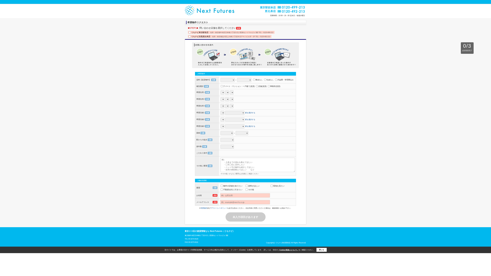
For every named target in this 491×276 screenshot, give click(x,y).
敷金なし (259, 80)
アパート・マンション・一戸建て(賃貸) (239, 86)
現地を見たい (279, 186)
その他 (251, 189)
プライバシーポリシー (219, 208)
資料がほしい (254, 186)
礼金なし (270, 80)
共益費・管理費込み (285, 80)
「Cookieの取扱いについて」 (288, 250)
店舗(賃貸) (262, 86)
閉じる (321, 250)
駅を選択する (250, 113)
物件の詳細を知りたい (232, 186)
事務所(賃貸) (275, 86)
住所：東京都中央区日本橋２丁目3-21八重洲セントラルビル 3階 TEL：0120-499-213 (232, 32)
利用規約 (204, 208)
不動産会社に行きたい (232, 189)
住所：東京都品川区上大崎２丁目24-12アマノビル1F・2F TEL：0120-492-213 (230, 36)
